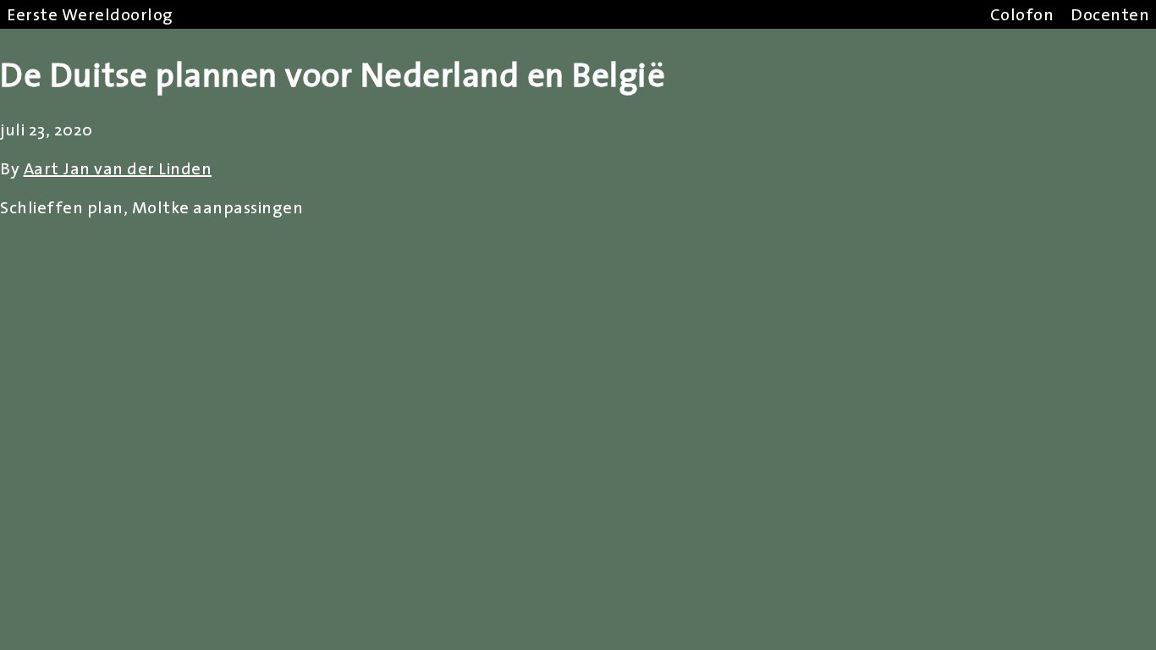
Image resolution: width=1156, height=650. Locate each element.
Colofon (1022, 14)
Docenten (1110, 14)
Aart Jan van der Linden (118, 168)
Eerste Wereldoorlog (90, 14)
